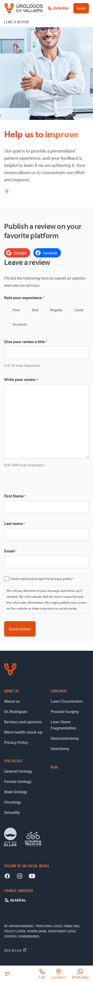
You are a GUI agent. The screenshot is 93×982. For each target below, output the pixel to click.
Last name (14, 523)
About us (12, 701)
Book (81, 8)
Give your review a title (25, 341)
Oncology (12, 802)
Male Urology (15, 791)
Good (78, 309)
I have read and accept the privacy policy (42, 578)
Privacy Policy (16, 742)
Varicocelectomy (65, 738)
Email (10, 551)
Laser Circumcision (67, 701)
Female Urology (18, 781)
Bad (35, 309)
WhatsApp (80, 977)
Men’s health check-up (23, 732)
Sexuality (12, 812)
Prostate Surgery (65, 711)
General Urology (18, 771)
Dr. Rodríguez (15, 711)
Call (42, 977)
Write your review (21, 379)
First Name (15, 495)
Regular (56, 309)
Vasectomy (60, 748)
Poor (16, 309)
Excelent (20, 324)
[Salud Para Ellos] (10, 837)
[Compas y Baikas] (33, 839)
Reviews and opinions (23, 721)
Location (58, 977)
